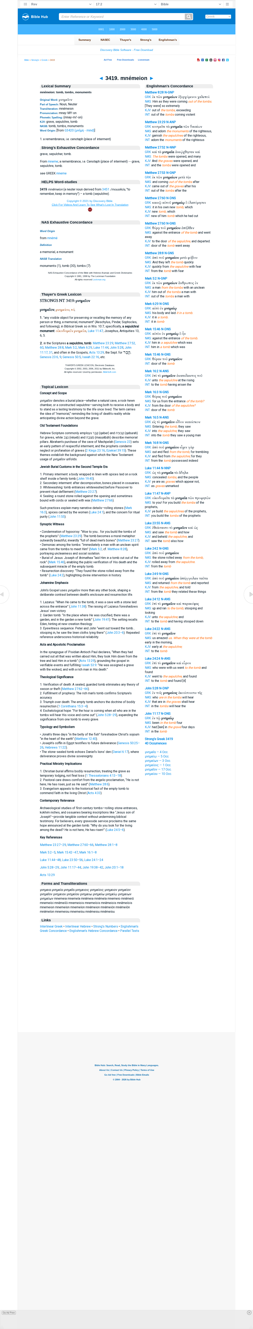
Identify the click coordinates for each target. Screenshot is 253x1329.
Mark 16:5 (152, 417)
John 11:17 (152, 713)
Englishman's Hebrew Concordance (93, 931)
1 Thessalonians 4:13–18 (103, 775)
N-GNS (171, 223)
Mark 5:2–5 (48, 852)
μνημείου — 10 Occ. (158, 774)
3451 (105, 189)
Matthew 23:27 (85, 492)
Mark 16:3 (152, 392)
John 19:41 (101, 619)
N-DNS (171, 198)
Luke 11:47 (95, 331)
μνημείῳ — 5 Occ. (157, 756)
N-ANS (164, 371)
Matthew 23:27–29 (53, 845)
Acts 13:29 (96, 352)
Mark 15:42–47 (67, 852)
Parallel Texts (129, 931)
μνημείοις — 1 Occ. (158, 765)
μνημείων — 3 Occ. (158, 761)
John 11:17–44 (70, 867)
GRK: (148, 97)
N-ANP (171, 122)
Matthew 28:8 (54, 347)
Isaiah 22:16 (90, 357)
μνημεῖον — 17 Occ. (158, 769)
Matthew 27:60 (155, 198)
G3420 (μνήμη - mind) (79, 130)
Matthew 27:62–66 (75, 689)
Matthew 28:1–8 (106, 845)
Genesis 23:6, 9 (50, 357)
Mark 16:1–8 (88, 852)
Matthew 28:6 (99, 784)
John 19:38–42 (92, 867)
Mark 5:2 (71, 347)
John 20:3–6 (115, 633)
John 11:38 (77, 606)
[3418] (5, 603)
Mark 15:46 (56, 562)
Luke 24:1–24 (93, 860)
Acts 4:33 (94, 793)
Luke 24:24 (152, 658)
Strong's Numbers (105, 926)
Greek (45, 60)
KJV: (148, 110)
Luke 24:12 (152, 599)
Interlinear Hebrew (78, 926)
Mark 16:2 (152, 371)
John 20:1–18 (114, 867)
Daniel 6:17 (120, 752)
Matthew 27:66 (102, 500)
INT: (147, 114)
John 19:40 (85, 478)
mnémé (52, 238)
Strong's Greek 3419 (159, 739)
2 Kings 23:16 (95, 450)
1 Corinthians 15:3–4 (72, 706)
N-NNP (171, 147)
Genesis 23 (123, 442)
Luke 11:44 (101, 347)
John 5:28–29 (106, 715)
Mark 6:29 (85, 347)
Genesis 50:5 (72, 357)
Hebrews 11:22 (55, 747)
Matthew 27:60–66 (80, 845)
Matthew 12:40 (86, 739)
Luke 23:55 (152, 523)
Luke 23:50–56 (72, 860)
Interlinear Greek (51, 926)
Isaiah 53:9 (88, 665)
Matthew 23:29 (103, 343)
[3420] (248, 603)
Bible (26, 60)
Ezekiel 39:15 (115, 450)
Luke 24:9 (151, 574)
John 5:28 (116, 347)
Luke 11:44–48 (50, 860)
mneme (53, 161)
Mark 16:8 (152, 443)
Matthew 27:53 (155, 173)
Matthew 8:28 (117, 549)
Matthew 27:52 (155, 147)
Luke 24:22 (152, 629)
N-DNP (164, 688)
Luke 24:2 (56, 575)
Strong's (35, 60)
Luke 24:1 (96, 512)
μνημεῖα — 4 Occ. (156, 752)
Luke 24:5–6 (115, 830)
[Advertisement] (126, 1008)
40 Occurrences (156, 743)
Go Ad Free (9, 1312)
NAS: (148, 101)
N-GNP (169, 92)
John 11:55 (57, 516)
